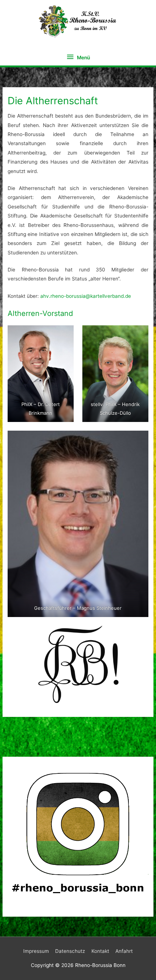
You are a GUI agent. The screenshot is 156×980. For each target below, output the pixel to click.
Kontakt (100, 951)
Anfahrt (124, 951)
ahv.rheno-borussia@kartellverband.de (85, 296)
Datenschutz (70, 951)
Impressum (36, 951)
